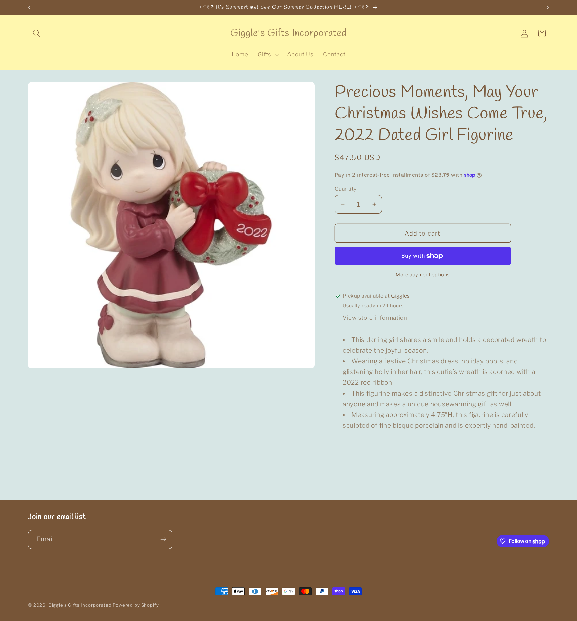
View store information (375, 317)
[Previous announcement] (29, 7)
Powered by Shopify (136, 605)
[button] (37, 33)
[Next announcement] (547, 7)
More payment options (423, 275)
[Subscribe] (163, 539)
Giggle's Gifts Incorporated (80, 605)
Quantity (346, 189)
